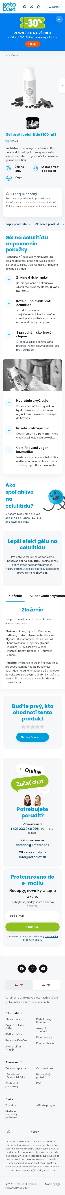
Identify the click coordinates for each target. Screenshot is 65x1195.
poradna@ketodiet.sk (32, 844)
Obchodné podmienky (11, 1085)
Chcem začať (13, 1019)
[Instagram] (32, 968)
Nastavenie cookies (17, 1187)
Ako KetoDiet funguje (13, 1048)
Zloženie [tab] (15, 595)
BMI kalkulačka (13, 1034)
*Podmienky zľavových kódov (15, 1076)
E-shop (15, 55)
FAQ (38, 1083)
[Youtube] (43, 968)
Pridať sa (32, 927)
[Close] (59, 19)
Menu (56, 7)
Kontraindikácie (45, 1043)
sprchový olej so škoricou (30, 568)
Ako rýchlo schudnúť (42, 1029)
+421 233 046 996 (24, 828)
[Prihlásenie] (31, 6)
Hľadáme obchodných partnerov (12, 1114)
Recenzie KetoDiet (16, 1040)
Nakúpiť (33, 44)
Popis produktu (16, 224)
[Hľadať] (24, 6)
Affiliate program (46, 1105)
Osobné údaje (44, 1068)
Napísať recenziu (32, 737)
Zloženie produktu (48, 224)
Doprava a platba (15, 1068)
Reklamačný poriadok (43, 1076)
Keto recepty (44, 1037)
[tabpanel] (32, 645)
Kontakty (10, 1105)
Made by (50, 1184)
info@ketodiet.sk (32, 857)
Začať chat (30, 782)
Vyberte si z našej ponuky (30, 201)
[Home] (6, 55)
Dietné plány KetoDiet (43, 1021)
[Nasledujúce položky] (62, 86)
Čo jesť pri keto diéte (14, 1027)
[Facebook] (22, 968)
